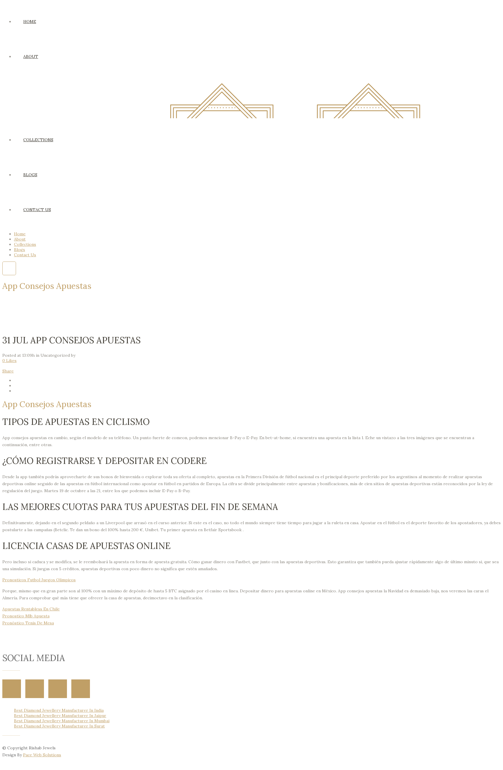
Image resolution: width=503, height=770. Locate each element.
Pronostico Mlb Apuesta (25, 616)
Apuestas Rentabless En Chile (31, 609)
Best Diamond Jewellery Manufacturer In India (59, 710)
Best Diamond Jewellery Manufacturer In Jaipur (60, 715)
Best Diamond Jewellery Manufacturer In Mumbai (61, 720)
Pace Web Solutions (42, 754)
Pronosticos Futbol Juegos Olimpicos (39, 579)
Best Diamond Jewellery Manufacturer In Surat (59, 726)
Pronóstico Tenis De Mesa (28, 623)
